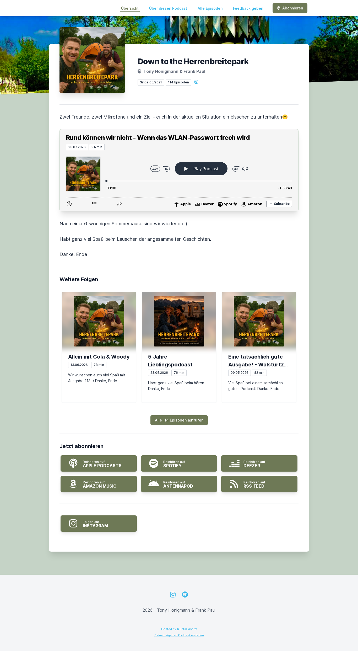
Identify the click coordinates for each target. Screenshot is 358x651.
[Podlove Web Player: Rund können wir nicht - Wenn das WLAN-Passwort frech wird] (179, 180)
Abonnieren (292, 8)
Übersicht (130, 8)
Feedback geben (248, 8)
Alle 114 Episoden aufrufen (179, 420)
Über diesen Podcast (168, 8)
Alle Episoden (210, 8)
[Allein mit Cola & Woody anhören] (99, 321)
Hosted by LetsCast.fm (179, 629)
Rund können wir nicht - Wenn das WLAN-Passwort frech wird (158, 137)
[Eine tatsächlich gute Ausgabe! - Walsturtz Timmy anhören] (259, 321)
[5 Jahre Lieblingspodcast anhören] (179, 321)
